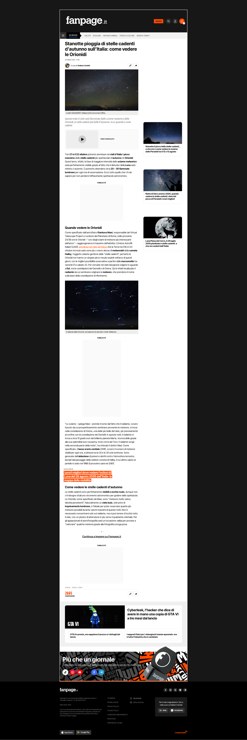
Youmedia (111, 698)
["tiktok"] (65, 672)
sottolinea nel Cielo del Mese (93, 247)
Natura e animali (110, 36)
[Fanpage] (69, 690)
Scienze (73, 35)
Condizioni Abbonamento (117, 715)
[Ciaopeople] (181, 733)
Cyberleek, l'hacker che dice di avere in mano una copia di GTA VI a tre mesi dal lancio (152, 614)
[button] (136, 65)
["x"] (87, 672)
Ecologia (97, 36)
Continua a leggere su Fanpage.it (101, 536)
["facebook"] (94, 672)
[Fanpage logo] (83, 21)
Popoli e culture (127, 36)
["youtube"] (80, 672)
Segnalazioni (112, 702)
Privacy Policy (113, 706)
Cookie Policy (112, 710)
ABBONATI (159, 21)
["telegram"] (101, 672)
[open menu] (63, 35)
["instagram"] (73, 672)
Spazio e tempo (143, 36)
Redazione (111, 719)
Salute (88, 36)
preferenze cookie (114, 723)
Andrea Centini (84, 65)
